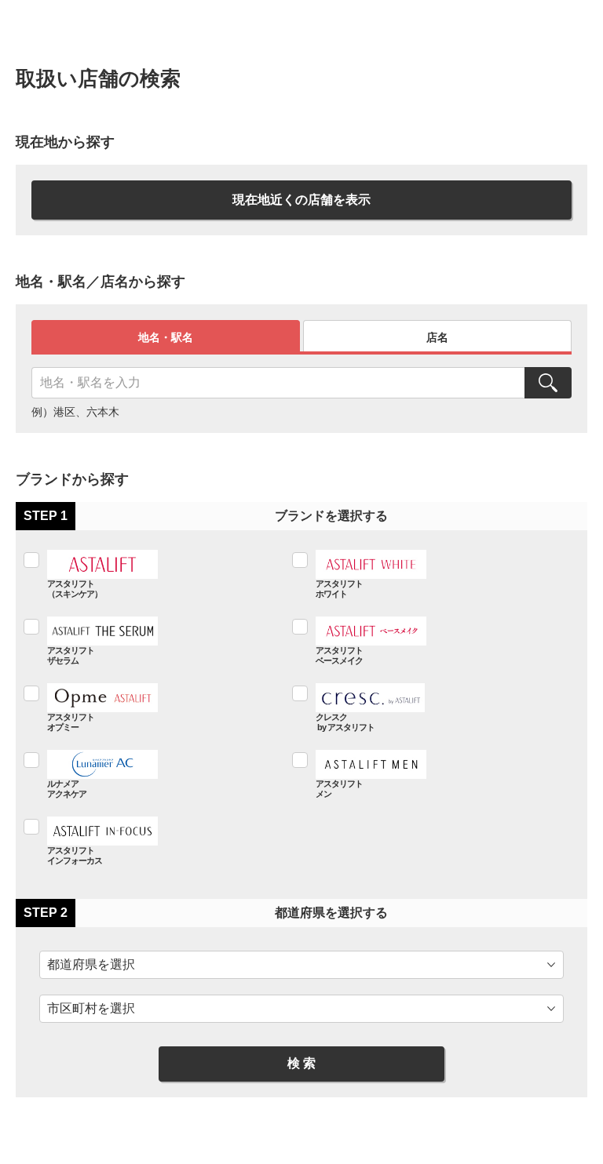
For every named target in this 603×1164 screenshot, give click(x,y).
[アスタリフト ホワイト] (421, 573)
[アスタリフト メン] (421, 773)
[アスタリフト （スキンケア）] (153, 573)
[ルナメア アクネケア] (153, 773)
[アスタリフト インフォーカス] (153, 840)
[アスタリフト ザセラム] (153, 640)
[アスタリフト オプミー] (153, 707)
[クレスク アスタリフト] (421, 707)
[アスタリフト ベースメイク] (421, 640)
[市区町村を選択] (301, 1009)
